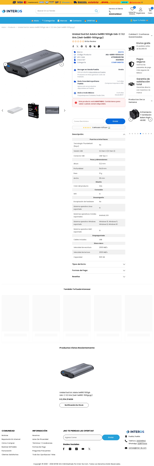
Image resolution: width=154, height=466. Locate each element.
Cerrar (142, 2)
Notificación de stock (74, 405)
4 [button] (137, 147)
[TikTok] (76, 449)
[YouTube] (83, 449)
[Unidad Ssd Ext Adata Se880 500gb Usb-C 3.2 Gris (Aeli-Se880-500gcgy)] (77, 371)
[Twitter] (77, 46)
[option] (136, 121)
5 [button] (140, 147)
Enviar (115, 121)
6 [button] (143, 147)
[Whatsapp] (99, 46)
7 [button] (145, 147)
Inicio (4, 27)
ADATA (121, 52)
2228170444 (142, 443)
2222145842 (141, 441)
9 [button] (151, 147)
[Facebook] (73, 46)
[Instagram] (70, 449)
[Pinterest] (82, 46)
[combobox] (64, 11)
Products (11, 27)
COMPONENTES (117, 62)
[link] (15, 335)
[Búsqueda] (67, 11)
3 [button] (135, 147)
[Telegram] (90, 46)
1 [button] (129, 147)
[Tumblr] (86, 46)
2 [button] (132, 147)
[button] (131, 126)
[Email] (95, 46)
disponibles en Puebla (97, 72)
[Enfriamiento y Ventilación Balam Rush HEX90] (130, 114)
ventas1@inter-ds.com (137, 448)
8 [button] (148, 147)
